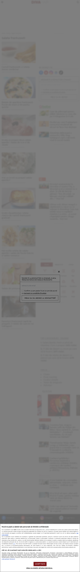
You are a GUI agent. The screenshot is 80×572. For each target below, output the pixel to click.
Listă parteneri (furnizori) (8, 559)
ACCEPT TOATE (40, 564)
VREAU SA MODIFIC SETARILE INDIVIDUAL (39, 568)
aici (14, 543)
